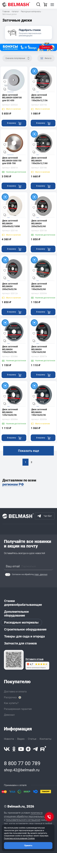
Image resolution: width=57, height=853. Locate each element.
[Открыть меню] (52, 4)
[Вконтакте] (7, 749)
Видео (21, 738)
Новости (9, 738)
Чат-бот (48, 516)
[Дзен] (28, 749)
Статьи (32, 738)
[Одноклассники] (14, 749)
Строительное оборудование (25, 629)
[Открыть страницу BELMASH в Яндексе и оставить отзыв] (14, 660)
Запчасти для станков (20, 643)
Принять (28, 845)
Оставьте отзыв (34, 659)
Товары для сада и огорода (24, 636)
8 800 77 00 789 (22, 763)
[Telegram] (35, 749)
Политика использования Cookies (19, 838)
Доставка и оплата (15, 691)
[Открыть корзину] (45, 4)
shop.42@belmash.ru (21, 770)
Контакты (45, 738)
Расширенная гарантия (18, 708)
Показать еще (28, 451)
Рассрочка (10, 697)
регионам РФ (13, 484)
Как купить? (11, 703)
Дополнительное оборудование (16, 613)
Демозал (9, 714)
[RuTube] (43, 749)
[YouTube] (21, 749)
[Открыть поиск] (38, 4)
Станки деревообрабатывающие (23, 603)
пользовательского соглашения (23, 819)
